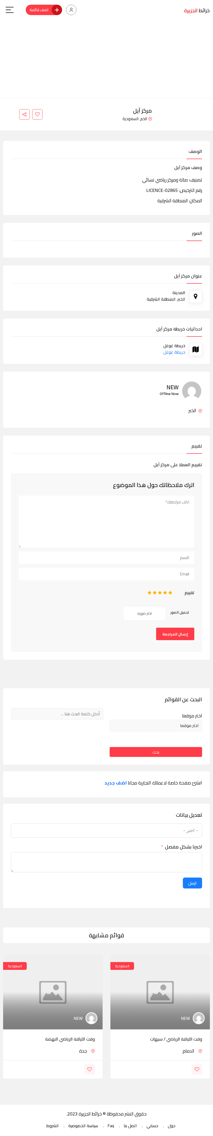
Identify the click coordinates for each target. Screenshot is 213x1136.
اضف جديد (115, 783)
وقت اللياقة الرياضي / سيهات (176, 1039)
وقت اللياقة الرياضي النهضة (70, 1039)
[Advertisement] (106, 59)
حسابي (152, 1125)
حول (171, 1125)
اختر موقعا (192, 716)
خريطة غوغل (174, 352)
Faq (111, 1125)
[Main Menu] (9, 9)
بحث (155, 752)
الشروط (52, 1125)
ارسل (192, 883)
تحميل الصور (179, 612)
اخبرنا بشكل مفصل (183, 847)
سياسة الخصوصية (83, 1125)
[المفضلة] (37, 114)
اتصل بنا (130, 1125)
